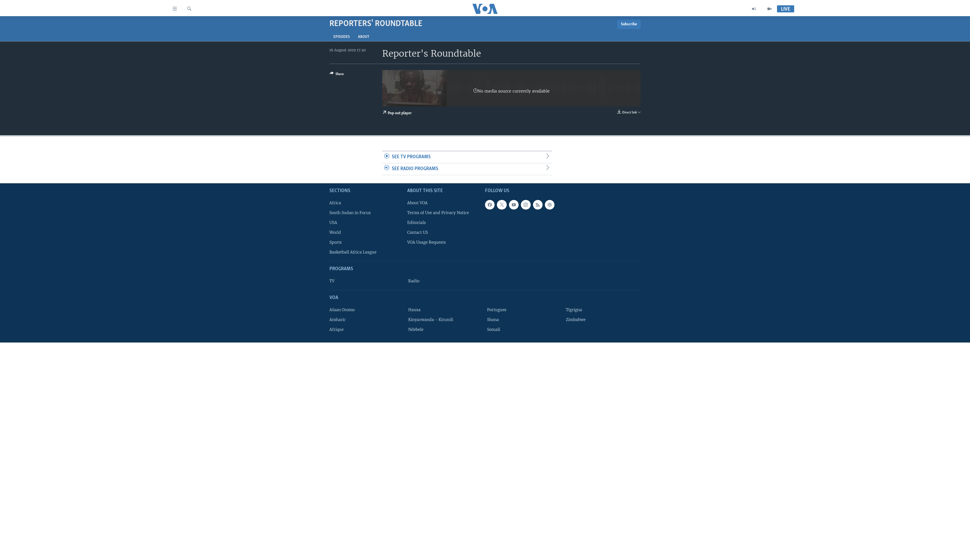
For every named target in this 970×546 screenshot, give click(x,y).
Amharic (337, 319)
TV (331, 281)
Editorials (416, 222)
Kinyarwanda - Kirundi (430, 319)
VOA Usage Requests (426, 242)
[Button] (337, 75)
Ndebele (415, 329)
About (363, 37)
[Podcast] (549, 204)
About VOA (417, 202)
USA (333, 222)
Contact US (417, 232)
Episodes (341, 37)
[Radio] (754, 9)
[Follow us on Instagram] (525, 204)
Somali (493, 329)
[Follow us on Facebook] (490, 204)
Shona (493, 319)
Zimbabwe (576, 319)
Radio (413, 281)
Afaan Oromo (342, 309)
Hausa (414, 309)
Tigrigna (574, 309)
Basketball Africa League (352, 252)
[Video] (769, 9)
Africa (335, 202)
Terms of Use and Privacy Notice (438, 212)
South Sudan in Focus (350, 212)
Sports (335, 242)
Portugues (496, 309)
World (335, 232)
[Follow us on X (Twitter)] (501, 204)
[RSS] (538, 204)
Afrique (336, 329)
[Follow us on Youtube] (514, 204)
